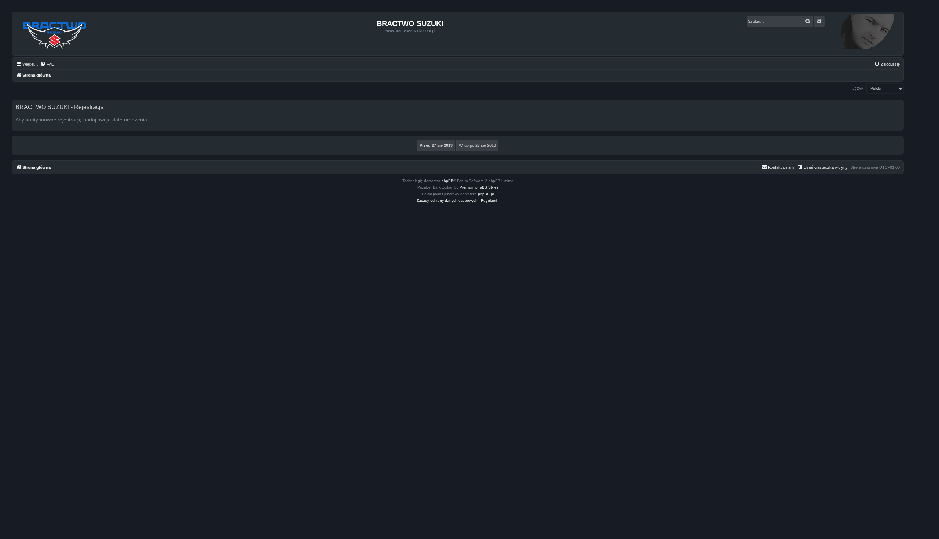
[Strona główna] (55, 34)
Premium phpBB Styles (479, 187)
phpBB (447, 181)
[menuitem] (47, 64)
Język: (858, 88)
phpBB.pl (486, 194)
